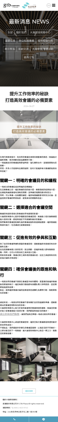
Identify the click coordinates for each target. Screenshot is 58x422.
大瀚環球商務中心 (40, 32)
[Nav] (53, 5)
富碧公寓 (10, 40)
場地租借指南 (45, 40)
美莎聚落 (10, 49)
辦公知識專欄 (26, 40)
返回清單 (29, 391)
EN (49, 5)
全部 (10, 32)
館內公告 (29, 57)
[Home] (19, 5)
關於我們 (21, 32)
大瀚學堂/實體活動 (42, 49)
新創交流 (23, 49)
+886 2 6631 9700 (20, 408)
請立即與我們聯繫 (9, 314)
